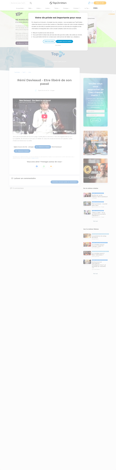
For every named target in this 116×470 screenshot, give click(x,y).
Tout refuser (58, 45)
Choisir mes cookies (49, 41)
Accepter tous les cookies (64, 41)
